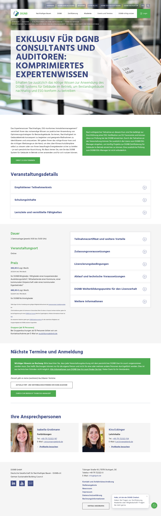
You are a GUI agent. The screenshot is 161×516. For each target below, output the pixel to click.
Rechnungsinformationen (93, 499)
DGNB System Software (111, 5)
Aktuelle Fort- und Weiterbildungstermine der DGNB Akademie (41, 385)
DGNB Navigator (131, 5)
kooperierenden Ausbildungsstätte (57, 304)
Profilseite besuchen (48, 446)
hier (12, 317)
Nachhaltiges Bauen (43, 13)
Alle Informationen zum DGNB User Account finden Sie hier (76, 369)
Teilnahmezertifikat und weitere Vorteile (99, 239)
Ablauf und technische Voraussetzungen (99, 276)
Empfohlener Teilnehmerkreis (33, 187)
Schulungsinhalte (25, 200)
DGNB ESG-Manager (72, 22)
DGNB (59, 13)
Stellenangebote (89, 485)
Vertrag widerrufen (96, 506)
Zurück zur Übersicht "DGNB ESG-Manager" (33, 393)
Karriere (50, 5)
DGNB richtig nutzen (126, 13)
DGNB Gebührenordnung (36, 320)
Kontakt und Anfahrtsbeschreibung (98, 481)
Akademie (87, 13)
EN (143, 5)
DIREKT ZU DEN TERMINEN (25, 160)
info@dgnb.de (95, 475)
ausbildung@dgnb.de (48, 333)
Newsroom (87, 488)
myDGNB (81, 5)
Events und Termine (105, 13)
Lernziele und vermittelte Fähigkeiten (38, 212)
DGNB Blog (92, 5)
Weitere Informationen (88, 301)
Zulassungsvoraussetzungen (92, 251)
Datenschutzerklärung (92, 495)
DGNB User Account (66, 5)
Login (145, 13)
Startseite (16, 22)
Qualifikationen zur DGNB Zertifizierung (47, 22)
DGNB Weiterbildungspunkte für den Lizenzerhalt (105, 289)
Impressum (87, 492)
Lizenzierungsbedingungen (91, 264)
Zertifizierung (73, 13)
